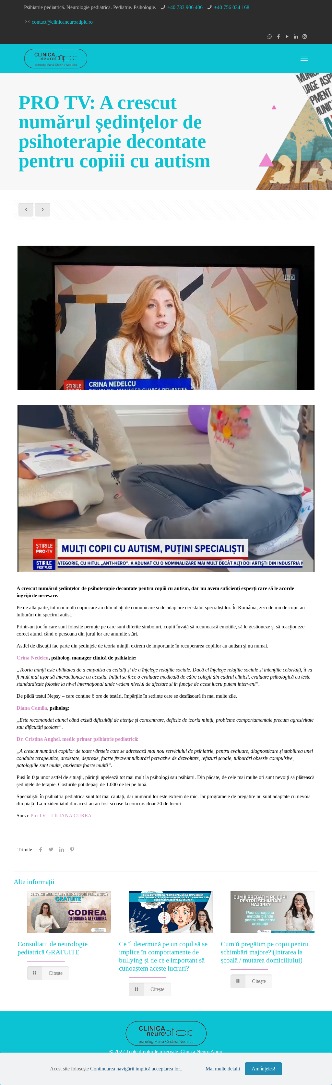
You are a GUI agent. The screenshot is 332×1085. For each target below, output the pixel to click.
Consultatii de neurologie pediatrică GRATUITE (53, 948)
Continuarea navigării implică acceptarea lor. (135, 1068)
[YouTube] (287, 36)
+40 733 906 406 (185, 7)
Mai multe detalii (223, 1068)
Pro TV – (40, 815)
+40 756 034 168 (231, 7)
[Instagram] (304, 36)
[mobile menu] (304, 58)
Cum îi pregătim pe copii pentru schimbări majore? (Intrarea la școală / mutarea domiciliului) (265, 952)
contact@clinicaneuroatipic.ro (62, 22)
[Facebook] (278, 36)
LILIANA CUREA (71, 815)
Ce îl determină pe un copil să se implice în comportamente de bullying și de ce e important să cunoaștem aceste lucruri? (163, 956)
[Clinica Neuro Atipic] (55, 58)
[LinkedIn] (295, 36)
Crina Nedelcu (33, 657)
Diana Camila (32, 708)
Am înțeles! (263, 1068)
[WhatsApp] (269, 36)
